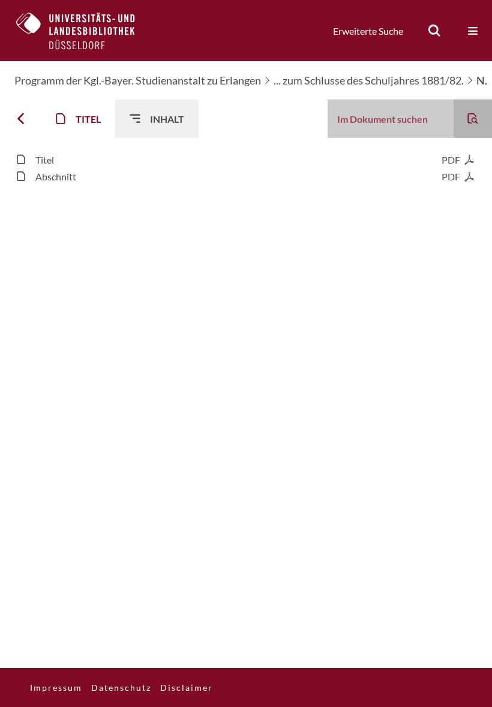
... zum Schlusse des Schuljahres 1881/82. (369, 80)
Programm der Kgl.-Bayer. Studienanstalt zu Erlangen (137, 80)
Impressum (56, 687)
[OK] (434, 30)
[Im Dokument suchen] (473, 118)
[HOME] (85, 31)
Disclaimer (186, 687)
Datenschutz (121, 687)
